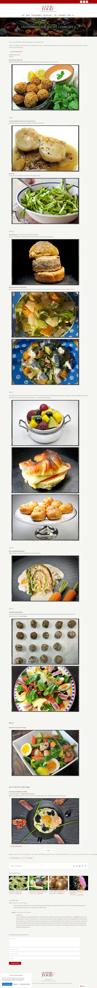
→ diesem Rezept (23, 616)
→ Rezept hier (76, 917)
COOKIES (37, 983)
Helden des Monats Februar (38, 883)
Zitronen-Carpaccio (18, 883)
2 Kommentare (29, 858)
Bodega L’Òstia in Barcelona (27, 794)
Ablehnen (16, 984)
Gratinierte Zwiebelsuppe (58, 883)
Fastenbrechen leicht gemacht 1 (78, 883)
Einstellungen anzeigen (25, 984)
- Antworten (25, 903)
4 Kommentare (60, 893)
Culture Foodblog (14, 858)
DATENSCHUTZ (32, 983)
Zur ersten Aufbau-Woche (16, 51)
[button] (73, 15)
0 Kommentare (18, 893)
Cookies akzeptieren (7, 984)
